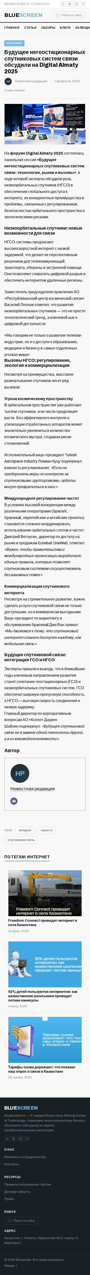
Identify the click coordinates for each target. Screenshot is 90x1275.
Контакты (11, 1164)
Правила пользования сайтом (27, 1184)
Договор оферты (17, 1191)
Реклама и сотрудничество (25, 1157)
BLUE (23, 15)
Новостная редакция (31, 81)
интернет (14, 43)
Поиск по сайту (71, 15)
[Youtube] (76, 4)
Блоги (65, 27)
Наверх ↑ (10, 1266)
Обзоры (48, 27)
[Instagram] (69, 4)
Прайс (9, 1199)
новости (46, 830)
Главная (11, 27)
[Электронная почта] (14, 801)
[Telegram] (63, 4)
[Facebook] (83, 4)
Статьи (30, 27)
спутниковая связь (21, 840)
